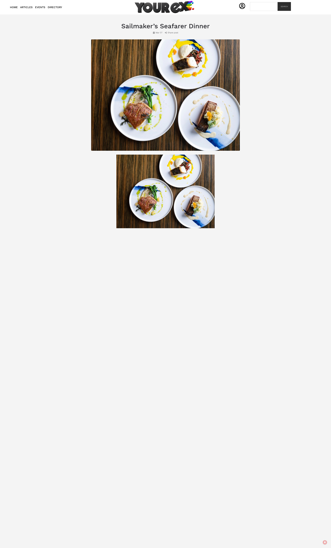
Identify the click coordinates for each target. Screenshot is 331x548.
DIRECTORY (55, 7)
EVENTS (40, 7)
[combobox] (264, 6)
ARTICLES (26, 7)
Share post (173, 32)
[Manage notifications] (325, 542)
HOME (14, 7)
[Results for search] (264, 12)
